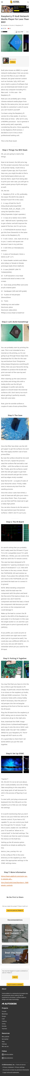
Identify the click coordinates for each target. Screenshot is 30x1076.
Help (3, 1041)
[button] (2, 2)
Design (4, 1016)
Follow (13, 62)
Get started (5, 1039)
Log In (15, 977)
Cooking (4, 1021)
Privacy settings (20, 1067)
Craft (3, 1019)
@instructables (8, 1054)
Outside (4, 1026)
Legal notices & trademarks (11, 1072)
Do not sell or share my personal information (16, 1070)
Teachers (4, 1029)
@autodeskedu (8, 1058)
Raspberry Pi (19, 25)
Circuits (11, 25)
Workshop (5, 1014)
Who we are (5, 1046)
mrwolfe (5, 25)
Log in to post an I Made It (15, 910)
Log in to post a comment (15, 984)
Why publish (5, 1037)
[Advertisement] (15, 9)
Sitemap (4, 1044)
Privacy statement (8, 1067)
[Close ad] (27, 6)
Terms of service (21, 1065)
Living (3, 1024)
